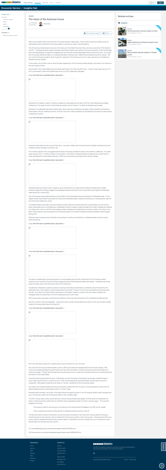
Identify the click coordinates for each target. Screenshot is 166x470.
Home (31, 445)
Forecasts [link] (4, 32)
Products (32, 453)
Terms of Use (132, 459)
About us (32, 448)
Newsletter (6, 26)
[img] (9, 29)
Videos (5, 22)
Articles (5, 17)
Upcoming (32, 458)
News (31, 455)
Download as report (93, 33)
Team (31, 450)
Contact (32, 460)
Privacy (126, 459)
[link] (160, 3)
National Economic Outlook (10, 35)
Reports (5, 24)
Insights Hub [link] (5, 14)
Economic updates (8, 19)
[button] (38, 3)
